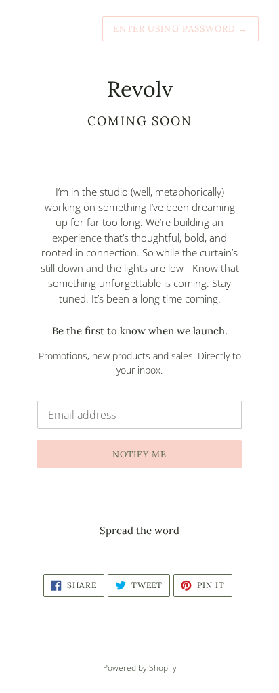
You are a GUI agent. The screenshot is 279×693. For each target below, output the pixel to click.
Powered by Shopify (140, 667)
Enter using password (180, 29)
